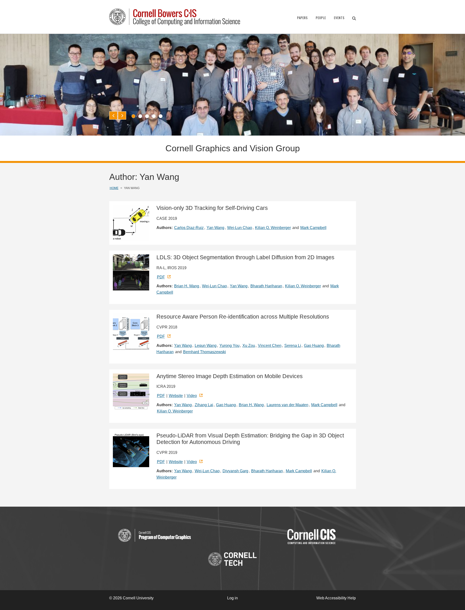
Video (192, 396)
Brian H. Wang (186, 286)
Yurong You (229, 345)
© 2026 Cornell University (131, 598)
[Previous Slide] (113, 115)
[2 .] (140, 116)
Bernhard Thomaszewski (204, 352)
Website (176, 396)
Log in (232, 598)
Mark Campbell (313, 228)
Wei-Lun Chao (239, 228)
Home (114, 188)
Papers (302, 17)
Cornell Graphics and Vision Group (232, 148)
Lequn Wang (206, 345)
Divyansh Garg (235, 471)
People (321, 17)
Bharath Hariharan (266, 286)
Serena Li (292, 345)
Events (339, 17)
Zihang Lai (204, 405)
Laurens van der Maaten (287, 405)
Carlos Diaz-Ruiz (189, 228)
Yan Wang (215, 228)
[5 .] (160, 116)
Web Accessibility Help (336, 598)
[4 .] (153, 116)
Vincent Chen (269, 345)
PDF (161, 277)
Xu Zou (248, 345)
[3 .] (147, 116)
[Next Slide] (122, 115)
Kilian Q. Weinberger (273, 228)
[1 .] (133, 116)
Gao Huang (314, 345)
